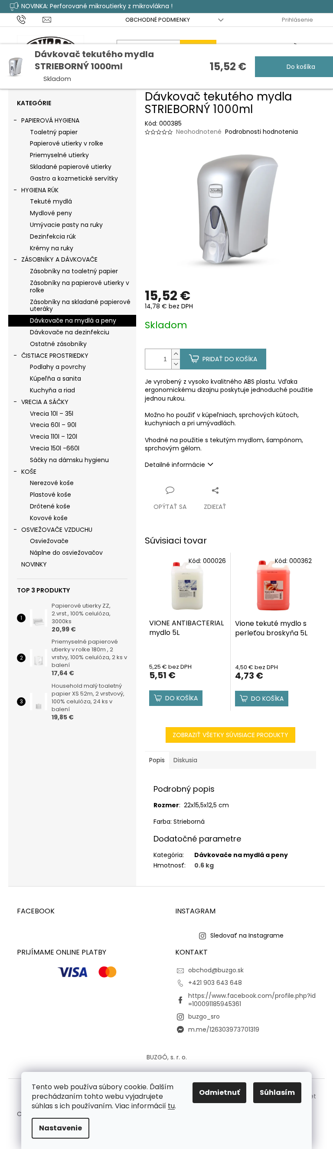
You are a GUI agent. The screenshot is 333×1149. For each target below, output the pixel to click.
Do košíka (300, 66)
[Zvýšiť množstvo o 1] (175, 354)
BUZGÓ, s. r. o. (167, 1057)
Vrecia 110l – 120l (53, 436)
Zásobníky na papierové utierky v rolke (79, 286)
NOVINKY (34, 564)
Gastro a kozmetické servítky (74, 178)
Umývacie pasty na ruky (66, 224)
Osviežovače (49, 541)
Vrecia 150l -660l (54, 448)
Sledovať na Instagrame (247, 935)
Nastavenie (60, 1128)
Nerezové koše (52, 483)
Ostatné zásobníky (58, 344)
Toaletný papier (54, 132)
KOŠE (28, 471)
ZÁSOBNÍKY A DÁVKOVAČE (59, 259)
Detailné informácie (175, 464)
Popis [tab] (157, 760)
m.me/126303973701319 (223, 1029)
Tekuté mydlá (51, 201)
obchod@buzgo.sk (216, 970)
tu (171, 1106)
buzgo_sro (204, 1016)
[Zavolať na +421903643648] (29, 19)
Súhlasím (277, 1092)
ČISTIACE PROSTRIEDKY (54, 355)
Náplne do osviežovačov (66, 552)
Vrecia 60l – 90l (53, 425)
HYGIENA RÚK (40, 190)
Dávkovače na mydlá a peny (73, 320)
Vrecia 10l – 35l (51, 413)
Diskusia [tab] (185, 760)
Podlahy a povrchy (58, 367)
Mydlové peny (51, 213)
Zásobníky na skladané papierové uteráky (80, 306)
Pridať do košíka (229, 359)
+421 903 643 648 (215, 982)
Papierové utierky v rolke (66, 143)
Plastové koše (50, 494)
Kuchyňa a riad (52, 390)
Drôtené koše (50, 506)
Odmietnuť (219, 1092)
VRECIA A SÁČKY (45, 402)
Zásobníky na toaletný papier (74, 271)
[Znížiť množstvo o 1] (175, 364)
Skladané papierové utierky (70, 166)
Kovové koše (49, 518)
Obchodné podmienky (157, 20)
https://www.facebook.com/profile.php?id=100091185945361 (252, 999)
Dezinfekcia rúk (53, 236)
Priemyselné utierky (59, 155)
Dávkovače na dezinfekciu (69, 332)
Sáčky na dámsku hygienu (69, 460)
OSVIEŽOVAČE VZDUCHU (56, 529)
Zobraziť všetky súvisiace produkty (230, 735)
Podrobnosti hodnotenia (261, 132)
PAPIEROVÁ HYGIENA (50, 120)
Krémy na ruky (51, 248)
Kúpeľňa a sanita (55, 378)
